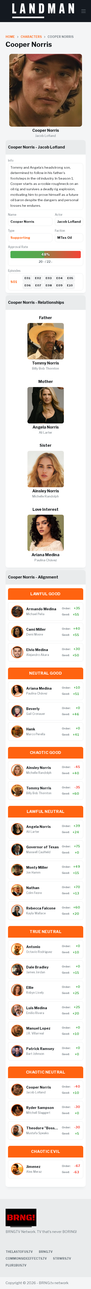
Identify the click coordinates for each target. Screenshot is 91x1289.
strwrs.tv (62, 1258)
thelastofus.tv (19, 1252)
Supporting (20, 238)
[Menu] (83, 11)
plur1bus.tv (16, 1265)
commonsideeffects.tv (26, 1258)
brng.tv (46, 1252)
